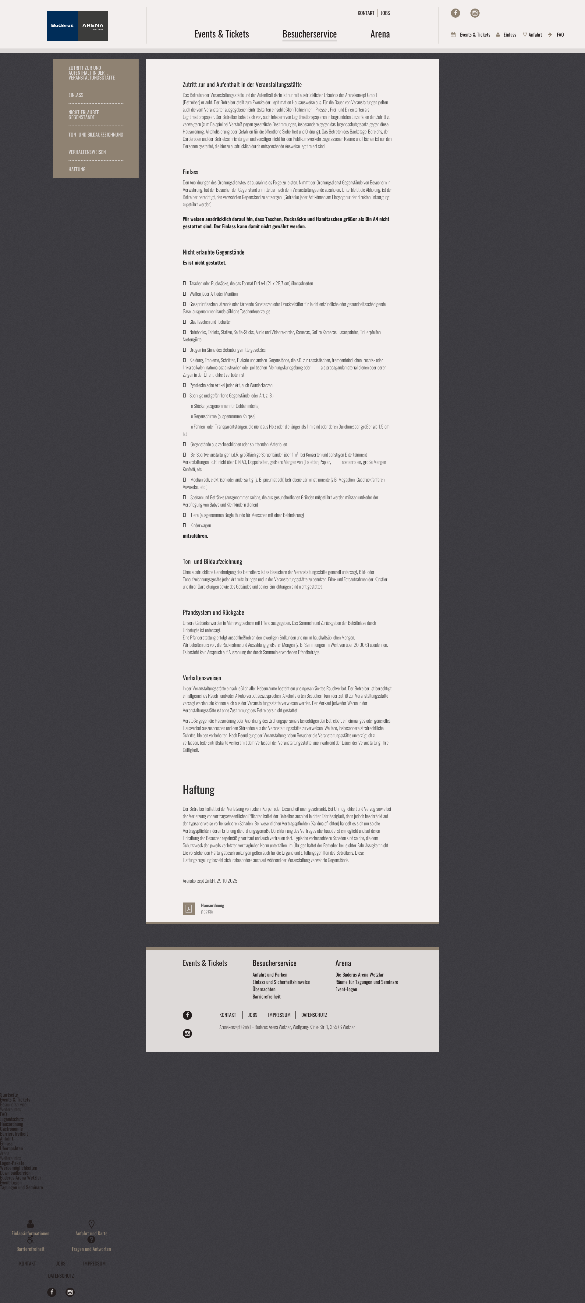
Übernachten (264, 989)
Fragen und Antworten (91, 1248)
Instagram (470, 11)
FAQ (560, 34)
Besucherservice (274, 962)
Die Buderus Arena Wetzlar (359, 974)
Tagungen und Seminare (21, 1187)
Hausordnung (11, 1123)
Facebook (455, 11)
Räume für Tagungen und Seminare (366, 981)
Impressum (279, 1014)
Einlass (510, 34)
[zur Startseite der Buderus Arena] (77, 39)
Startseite (9, 1094)
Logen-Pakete (12, 1162)
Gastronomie (11, 1128)
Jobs (385, 12)
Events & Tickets (475, 34)
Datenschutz (314, 1014)
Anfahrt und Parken (270, 974)
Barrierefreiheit (267, 996)
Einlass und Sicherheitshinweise (281, 981)
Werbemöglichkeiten (18, 1167)
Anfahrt (535, 34)
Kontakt (366, 12)
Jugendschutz (12, 1119)
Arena (343, 962)
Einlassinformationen (30, 1233)
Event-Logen (346, 989)
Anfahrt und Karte (92, 1233)
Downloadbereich (15, 1172)
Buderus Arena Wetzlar (20, 1177)
